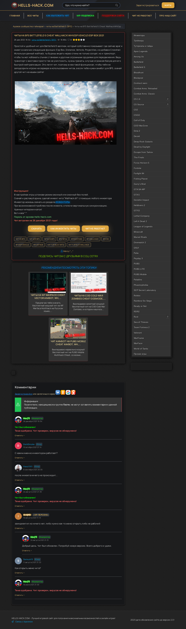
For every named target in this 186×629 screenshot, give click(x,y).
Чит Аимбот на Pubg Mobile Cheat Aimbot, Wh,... (68, 343)
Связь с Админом (24, 621)
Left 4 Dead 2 (140, 221)
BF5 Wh (106, 239)
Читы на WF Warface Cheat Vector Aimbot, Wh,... (48, 296)
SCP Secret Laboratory (145, 290)
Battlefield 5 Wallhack (79, 245)
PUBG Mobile (140, 274)
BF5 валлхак (76, 239)
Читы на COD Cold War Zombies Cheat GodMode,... (88, 297)
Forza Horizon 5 (141, 163)
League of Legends (143, 226)
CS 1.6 (137, 99)
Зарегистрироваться (147, 5)
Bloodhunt (139, 72)
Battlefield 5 (139, 67)
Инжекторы (139, 35)
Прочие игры (140, 354)
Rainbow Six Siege (143, 301)
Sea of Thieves (141, 322)
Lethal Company (142, 216)
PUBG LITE (139, 269)
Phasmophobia (141, 285)
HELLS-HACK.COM (35, 5)
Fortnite (137, 168)
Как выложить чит (57, 15)
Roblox (137, 295)
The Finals (139, 157)
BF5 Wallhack (93, 239)
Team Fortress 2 (142, 327)
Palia (136, 253)
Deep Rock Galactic (143, 141)
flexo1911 (28, 466)
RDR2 (137, 311)
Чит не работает (142, 15)
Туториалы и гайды (143, 46)
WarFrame (139, 338)
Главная (15, 15)
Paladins (138, 279)
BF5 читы (63, 239)
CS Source (139, 104)
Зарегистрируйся (24, 393)
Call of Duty (139, 120)
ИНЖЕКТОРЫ (63, 202)
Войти (168, 5)
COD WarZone (141, 125)
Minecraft (138, 232)
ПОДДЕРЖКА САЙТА (113, 15)
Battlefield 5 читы (56, 245)
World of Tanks (141, 349)
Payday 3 (138, 258)
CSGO (137, 115)
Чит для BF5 (34, 239)
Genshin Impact (141, 200)
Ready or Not (140, 306)
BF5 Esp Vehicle (22, 245)
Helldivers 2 (139, 205)
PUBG (137, 263)
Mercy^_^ (68, 251)
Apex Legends (141, 51)
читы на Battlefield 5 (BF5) (59, 26)
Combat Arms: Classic (144, 94)
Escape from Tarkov (143, 152)
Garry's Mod (140, 184)
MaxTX (26, 418)
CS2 (136, 110)
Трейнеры (139, 40)
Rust (136, 317)
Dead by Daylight (142, 147)
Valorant (138, 333)
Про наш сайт (167, 15)
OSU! (136, 248)
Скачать (36, 228)
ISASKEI (27, 514)
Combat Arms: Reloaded (145, 88)
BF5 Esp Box (38, 245)
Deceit (137, 136)
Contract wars (140, 83)
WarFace (138, 343)
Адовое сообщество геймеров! (28, 26)
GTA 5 (137, 195)
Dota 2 (137, 131)
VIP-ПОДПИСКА (85, 15)
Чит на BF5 (20, 239)
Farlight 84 (139, 173)
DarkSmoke (29, 444)
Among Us (139, 56)
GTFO (137, 210)
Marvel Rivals (140, 237)
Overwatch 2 (140, 242)
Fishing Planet (140, 179)
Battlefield (138, 62)
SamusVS (28, 559)
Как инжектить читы (63, 228)
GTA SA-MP (139, 189)
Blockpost (138, 78)
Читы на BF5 (49, 239)
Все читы (33, 15)
